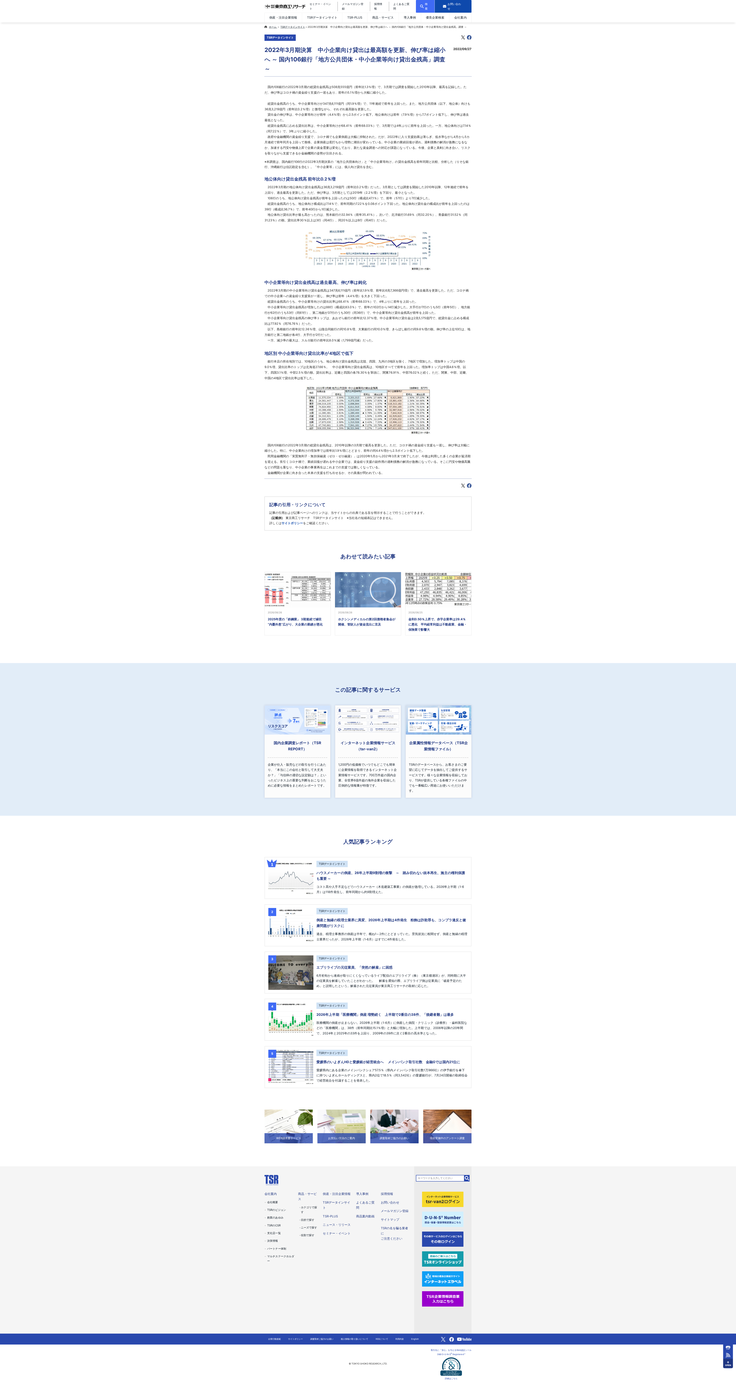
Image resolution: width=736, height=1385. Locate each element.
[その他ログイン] (442, 1239)
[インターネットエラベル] (442, 1279)
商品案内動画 (365, 1216)
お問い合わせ (390, 1202)
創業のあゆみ (275, 1217)
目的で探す (307, 1219)
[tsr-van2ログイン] (442, 1199)
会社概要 (272, 1202)
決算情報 (272, 1240)
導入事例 (410, 17)
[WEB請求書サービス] (288, 1126)
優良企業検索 (435, 17)
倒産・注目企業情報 (283, 17)
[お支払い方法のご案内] (341, 1126)
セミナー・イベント (336, 1233)
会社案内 (460, 17)
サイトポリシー (292, 523)
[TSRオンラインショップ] (442, 1259)
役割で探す (307, 1235)
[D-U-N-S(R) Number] (442, 1219)
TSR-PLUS (354, 17)
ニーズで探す (309, 1227)
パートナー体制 (276, 1248)
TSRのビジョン (276, 1209)
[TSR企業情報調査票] (442, 1299)
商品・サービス (383, 17)
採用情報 (387, 1194)
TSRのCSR (273, 1225)
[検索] (467, 1178)
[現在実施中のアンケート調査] (447, 1126)
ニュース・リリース (336, 1225)
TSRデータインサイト (322, 17)
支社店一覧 (274, 1233)
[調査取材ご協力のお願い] (394, 1126)
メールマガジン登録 (394, 1211)
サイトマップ (390, 1219)
